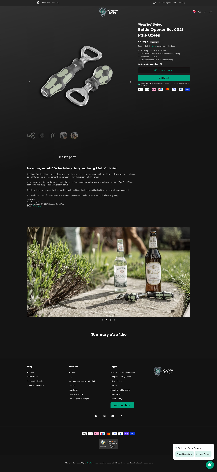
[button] (210, 12)
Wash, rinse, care (76, 394)
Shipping (154, 46)
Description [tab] (67, 157)
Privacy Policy (116, 381)
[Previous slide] (29, 82)
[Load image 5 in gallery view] (74, 135)
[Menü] (116, 440)
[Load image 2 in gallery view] (42, 135)
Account (72, 372)
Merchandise (32, 376)
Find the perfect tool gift (79, 399)
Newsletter (73, 390)
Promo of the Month (35, 385)
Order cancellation (122, 405)
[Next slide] (130, 82)
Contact (72, 385)
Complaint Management (121, 376)
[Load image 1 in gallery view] (31, 135)
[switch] (112, 446)
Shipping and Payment (120, 390)
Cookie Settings (117, 399)
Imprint (114, 385)
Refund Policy (116, 394)
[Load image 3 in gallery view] (53, 135)
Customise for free (166, 70)
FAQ (70, 376)
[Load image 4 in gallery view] (63, 135)
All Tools (30, 372)
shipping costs (91, 463)
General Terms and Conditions (123, 372)
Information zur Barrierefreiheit (82, 381)
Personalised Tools (35, 381)
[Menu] (5, 12)
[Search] (199, 12)
